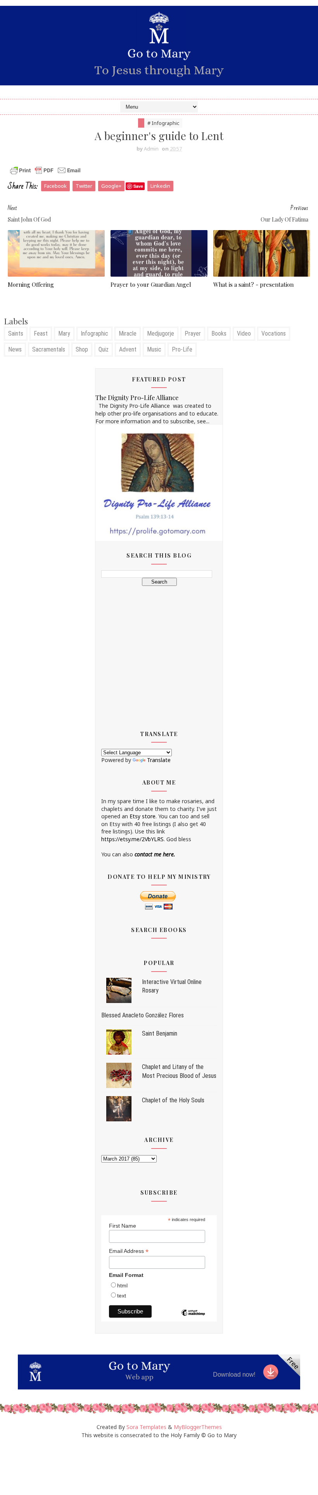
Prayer (193, 333)
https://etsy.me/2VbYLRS (132, 839)
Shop (82, 349)
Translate (159, 760)
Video (244, 333)
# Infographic (163, 123)
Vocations (273, 333)
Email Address (129, 1251)
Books (218, 333)
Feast (41, 333)
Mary (64, 333)
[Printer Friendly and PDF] (45, 169)
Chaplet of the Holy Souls (173, 1100)
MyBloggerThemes (198, 1427)
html (122, 1285)
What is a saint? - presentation (253, 284)
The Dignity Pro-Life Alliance (136, 397)
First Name (122, 1226)
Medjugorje (160, 333)
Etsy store (143, 816)
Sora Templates (146, 1427)
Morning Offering (31, 284)
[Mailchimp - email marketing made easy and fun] (193, 1318)
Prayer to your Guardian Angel (151, 284)
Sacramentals (48, 349)
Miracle (128, 333)
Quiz (104, 349)
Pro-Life (182, 349)
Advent (128, 349)
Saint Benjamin (159, 1033)
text (121, 1295)
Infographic (94, 333)
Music (154, 349)
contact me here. (155, 854)
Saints (15, 333)
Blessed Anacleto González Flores (142, 1015)
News (15, 349)
